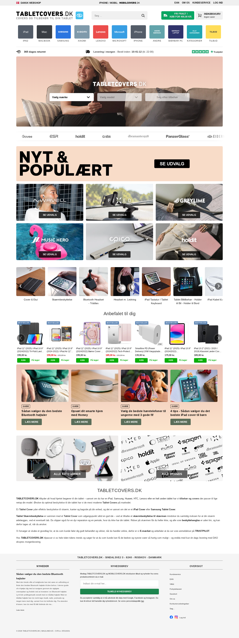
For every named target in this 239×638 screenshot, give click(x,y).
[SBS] (100, 136)
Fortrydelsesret (176, 589)
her (142, 601)
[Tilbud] (119, 85)
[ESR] (47, 136)
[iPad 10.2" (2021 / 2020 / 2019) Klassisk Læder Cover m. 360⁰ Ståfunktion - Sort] (208, 333)
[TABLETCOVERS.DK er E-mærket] (79, 15)
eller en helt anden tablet (160, 498)
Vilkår (172, 584)
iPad (110, 498)
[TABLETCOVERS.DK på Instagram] (176, 618)
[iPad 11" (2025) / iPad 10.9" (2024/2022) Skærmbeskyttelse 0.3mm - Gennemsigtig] (178, 333)
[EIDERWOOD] (212, 136)
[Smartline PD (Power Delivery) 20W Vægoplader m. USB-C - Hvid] (149, 333)
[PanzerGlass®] (171, 136)
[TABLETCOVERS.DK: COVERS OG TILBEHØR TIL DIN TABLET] (44, 15)
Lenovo (143, 498)
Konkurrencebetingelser (179, 604)
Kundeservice (201, 2)
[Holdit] (73, 136)
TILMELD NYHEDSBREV (119, 591)
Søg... (172, 609)
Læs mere (31, 421)
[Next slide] (218, 286)
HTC (136, 498)
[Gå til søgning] (143, 15)
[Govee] (20, 136)
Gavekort (173, 594)
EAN (176, 2)
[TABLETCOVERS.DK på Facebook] (171, 618)
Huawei (128, 498)
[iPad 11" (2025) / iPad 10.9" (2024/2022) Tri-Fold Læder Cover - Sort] (31, 333)
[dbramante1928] (131, 136)
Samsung (119, 498)
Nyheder (43, 566)
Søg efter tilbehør (167, 97)
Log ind (218, 2)
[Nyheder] (119, 163)
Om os (186, 2)
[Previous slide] (20, 286)
